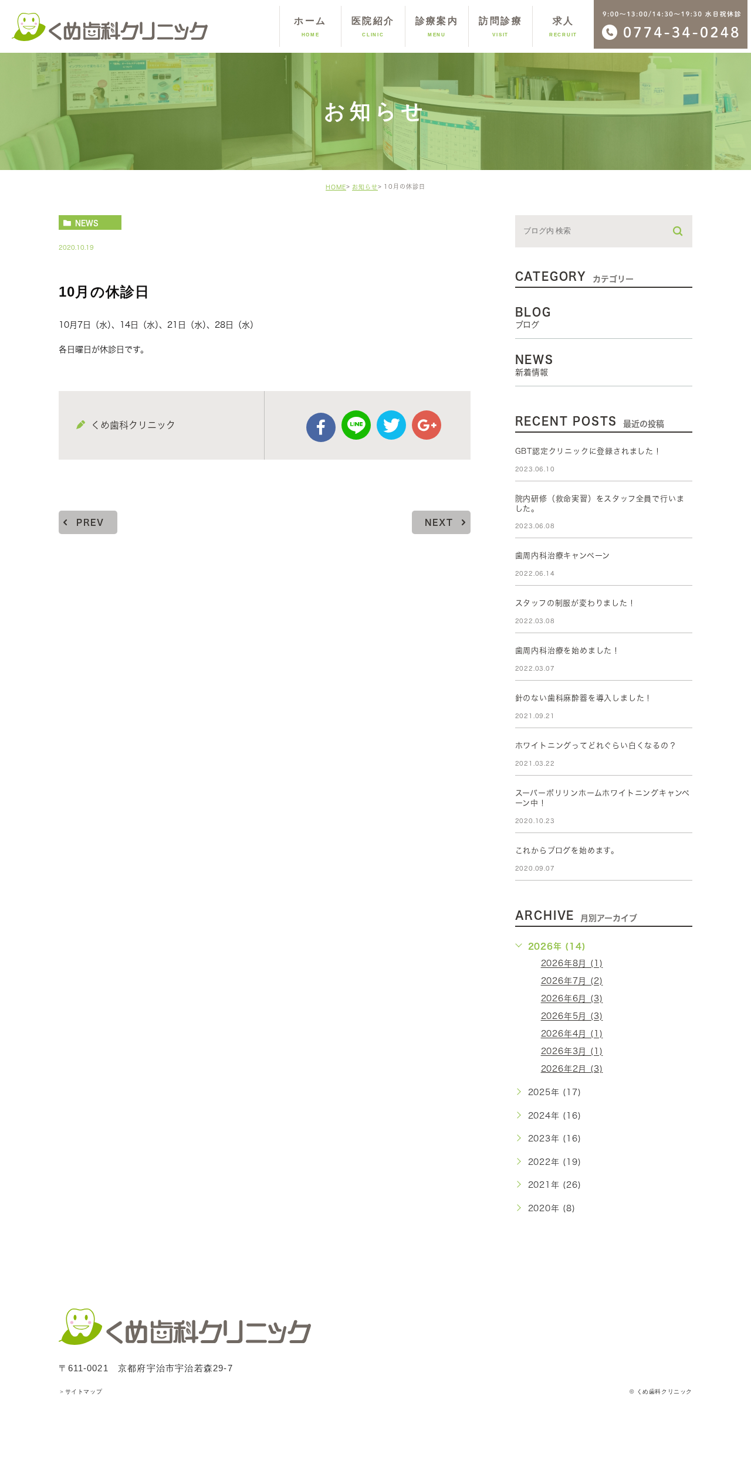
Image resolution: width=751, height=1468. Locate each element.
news (87, 222)
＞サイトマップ (80, 1391)
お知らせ (365, 187)
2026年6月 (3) (572, 999)
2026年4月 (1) (572, 1034)
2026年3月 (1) (572, 1052)
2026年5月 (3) (572, 1016)
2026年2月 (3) (572, 1069)
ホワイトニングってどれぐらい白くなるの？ (596, 745)
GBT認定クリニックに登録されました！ (588, 451)
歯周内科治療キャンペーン (563, 555)
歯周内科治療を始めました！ (567, 650)
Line (356, 425)
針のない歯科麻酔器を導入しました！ (584, 698)
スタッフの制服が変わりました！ (575, 603)
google (426, 425)
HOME (336, 187)
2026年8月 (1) (572, 964)
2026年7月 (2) (572, 981)
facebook (321, 427)
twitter (391, 425)
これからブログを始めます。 (567, 850)
